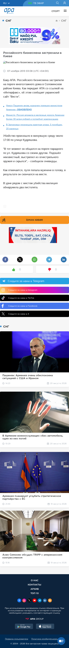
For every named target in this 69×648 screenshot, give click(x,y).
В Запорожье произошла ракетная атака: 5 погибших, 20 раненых (34, 126)
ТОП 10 (34, 593)
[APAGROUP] (34, 619)
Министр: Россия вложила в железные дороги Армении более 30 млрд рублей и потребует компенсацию (35, 117)
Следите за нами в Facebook (22, 306)
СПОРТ (56, 11)
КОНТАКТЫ (34, 584)
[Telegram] (40, 601)
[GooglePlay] (24, 627)
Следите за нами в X (18, 314)
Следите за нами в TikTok (21, 298)
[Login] (64, 3)
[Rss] (50, 601)
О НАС (34, 580)
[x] (29, 601)
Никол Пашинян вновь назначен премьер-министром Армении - (34, 107)
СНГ (64, 20)
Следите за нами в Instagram (22, 290)
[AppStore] (45, 627)
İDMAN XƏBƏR (34, 220)
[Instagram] (24, 601)
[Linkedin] (45, 601)
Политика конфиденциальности (47, 639)
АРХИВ (34, 589)
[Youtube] (34, 601)
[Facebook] (19, 601)
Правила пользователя (16, 639)
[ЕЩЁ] (64, 11)
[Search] (57, 3)
